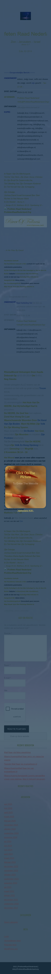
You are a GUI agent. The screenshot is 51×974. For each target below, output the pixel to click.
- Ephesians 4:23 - (25, 511)
